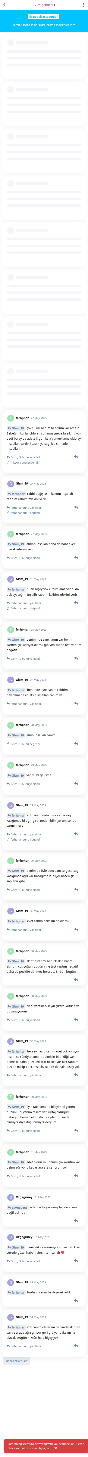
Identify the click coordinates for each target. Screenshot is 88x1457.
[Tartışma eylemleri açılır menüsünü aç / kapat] (83, 5)
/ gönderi (43, 5)
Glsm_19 (18, 428)
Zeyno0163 (20, 1208)
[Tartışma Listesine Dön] (4, 5)
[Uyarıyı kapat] (55, 1448)
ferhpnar (18, 494)
